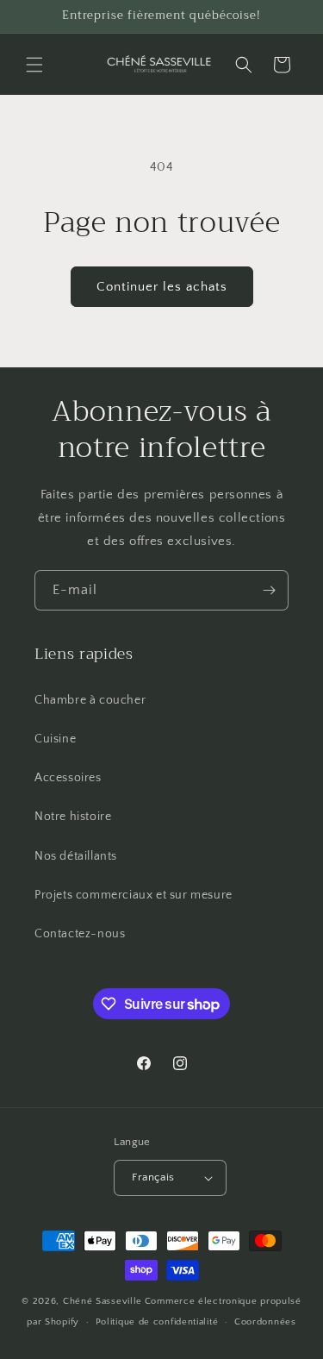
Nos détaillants (75, 856)
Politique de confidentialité (157, 1322)
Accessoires (68, 778)
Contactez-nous (79, 934)
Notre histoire (72, 817)
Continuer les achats (161, 286)
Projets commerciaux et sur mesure (133, 895)
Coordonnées (265, 1322)
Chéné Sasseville (102, 1301)
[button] (34, 65)
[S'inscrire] (269, 590)
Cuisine (55, 739)
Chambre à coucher (90, 700)
